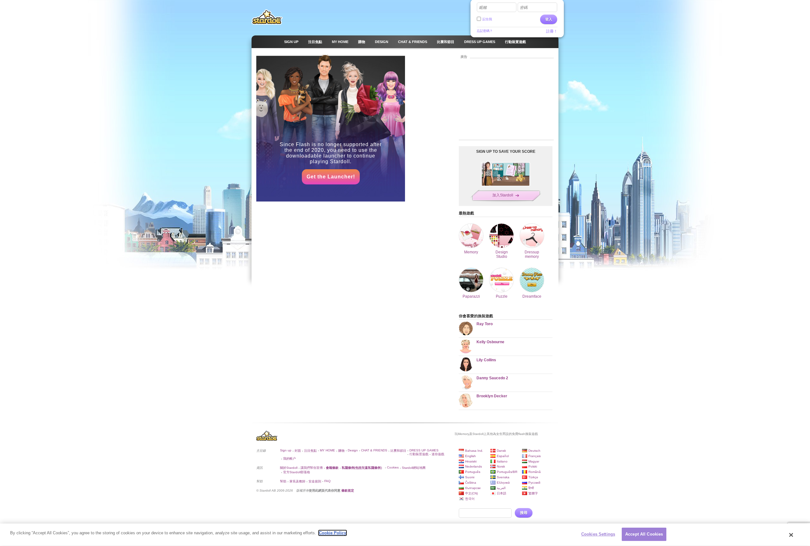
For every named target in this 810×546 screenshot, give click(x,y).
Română (534, 472)
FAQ (327, 481)
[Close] (791, 535)
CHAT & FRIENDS (374, 450)
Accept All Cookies (644, 534)
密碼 (523, 7)
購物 (341, 450)
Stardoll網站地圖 (414, 467)
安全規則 (314, 481)
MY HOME (327, 450)
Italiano (502, 461)
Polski (532, 466)
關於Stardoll (288, 467)
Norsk (501, 466)
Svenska (503, 477)
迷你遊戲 (438, 454)
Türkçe (533, 477)
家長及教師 (297, 481)
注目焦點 (310, 450)
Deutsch (534, 450)
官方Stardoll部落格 (296, 472)
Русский (534, 482)
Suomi (469, 477)
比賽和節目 (398, 450)
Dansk (501, 450)
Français (534, 456)
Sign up (285, 450)
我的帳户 (289, 458)
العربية (501, 488)
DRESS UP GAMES (424, 450)
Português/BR (507, 472)
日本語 (501, 493)
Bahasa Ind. (474, 450)
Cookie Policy (332, 532)
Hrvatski (471, 461)
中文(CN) (471, 493)
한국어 (470, 498)
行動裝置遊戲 (418, 454)
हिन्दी (531, 488)
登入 (548, 19)
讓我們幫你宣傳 (312, 467)
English (470, 456)
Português (472, 472)
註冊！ (552, 31)
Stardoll (267, 17)
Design (353, 450)
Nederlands (473, 466)
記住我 (487, 19)
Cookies (393, 467)
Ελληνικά (503, 482)
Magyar (533, 461)
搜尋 (523, 513)
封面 (298, 450)
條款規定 (347, 490)
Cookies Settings (598, 534)
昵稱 (483, 7)
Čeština (470, 482)
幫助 (283, 481)
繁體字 (533, 493)
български (473, 488)
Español (503, 456)
